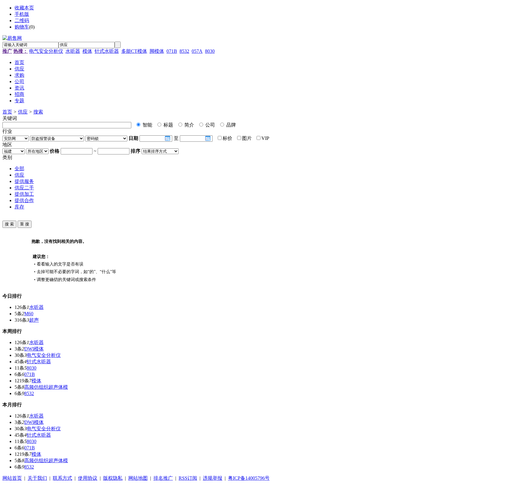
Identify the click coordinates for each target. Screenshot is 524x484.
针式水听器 (107, 51)
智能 (146, 124)
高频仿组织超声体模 (46, 387)
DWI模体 (34, 348)
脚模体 (156, 51)
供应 (23, 111)
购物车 (22, 26)
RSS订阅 (188, 478)
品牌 (230, 124)
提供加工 (24, 194)
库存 (19, 206)
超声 (34, 320)
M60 (28, 313)
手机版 (22, 14)
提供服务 (24, 181)
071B (171, 51)
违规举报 (212, 478)
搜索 (38, 111)
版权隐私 (113, 478)
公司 (209, 124)
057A (197, 51)
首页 (7, 111)
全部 (19, 168)
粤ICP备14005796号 (249, 478)
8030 (210, 51)
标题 (167, 124)
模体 (87, 51)
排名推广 (163, 478)
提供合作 (24, 200)
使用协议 (87, 478)
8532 (184, 51)
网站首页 (12, 478)
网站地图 (138, 478)
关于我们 (37, 478)
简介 (188, 124)
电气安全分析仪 (46, 51)
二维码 (22, 20)
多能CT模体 (134, 51)
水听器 (73, 51)
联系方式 (62, 478)
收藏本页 (24, 7)
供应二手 (24, 187)
